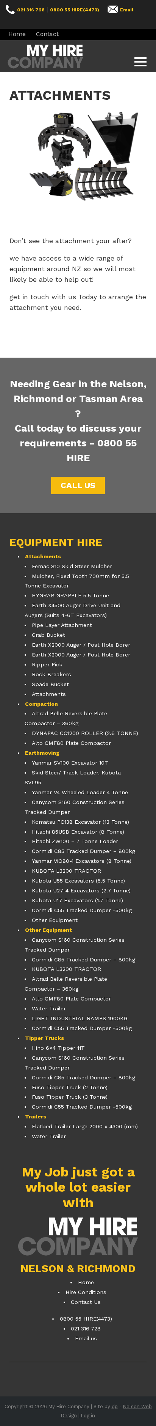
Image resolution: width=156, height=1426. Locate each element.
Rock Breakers (51, 674)
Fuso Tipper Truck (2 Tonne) (70, 1087)
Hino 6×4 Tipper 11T (58, 1048)
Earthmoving (42, 753)
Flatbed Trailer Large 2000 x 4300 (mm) (85, 1126)
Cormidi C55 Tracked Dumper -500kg (82, 910)
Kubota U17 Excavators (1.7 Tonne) (77, 900)
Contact (47, 34)
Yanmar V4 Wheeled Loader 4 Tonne (80, 792)
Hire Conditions (86, 1292)
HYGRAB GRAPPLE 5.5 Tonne (70, 595)
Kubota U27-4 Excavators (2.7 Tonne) (81, 890)
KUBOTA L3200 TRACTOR (66, 871)
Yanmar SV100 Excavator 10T (70, 763)
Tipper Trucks (44, 1038)
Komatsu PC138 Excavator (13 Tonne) (80, 822)
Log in (88, 1415)
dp (115, 1406)
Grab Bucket (48, 635)
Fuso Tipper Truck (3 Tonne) (70, 1097)
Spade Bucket (50, 684)
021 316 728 (31, 10)
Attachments (43, 556)
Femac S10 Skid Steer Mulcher (72, 566)
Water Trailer (49, 1008)
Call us (78, 485)
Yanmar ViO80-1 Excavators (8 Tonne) (81, 861)
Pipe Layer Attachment (62, 625)
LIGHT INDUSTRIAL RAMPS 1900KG (80, 1018)
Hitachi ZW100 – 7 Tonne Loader (75, 841)
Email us (86, 1338)
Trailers (35, 1116)
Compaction (41, 704)
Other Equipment (55, 920)
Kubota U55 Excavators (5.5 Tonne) (78, 881)
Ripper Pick (47, 664)
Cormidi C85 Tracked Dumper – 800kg (83, 851)
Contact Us (86, 1302)
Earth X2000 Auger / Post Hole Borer (81, 645)
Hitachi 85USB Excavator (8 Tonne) (78, 832)
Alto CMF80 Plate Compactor (71, 743)
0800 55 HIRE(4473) (74, 10)
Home (17, 34)
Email (126, 10)
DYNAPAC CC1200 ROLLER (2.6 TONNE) (85, 733)
